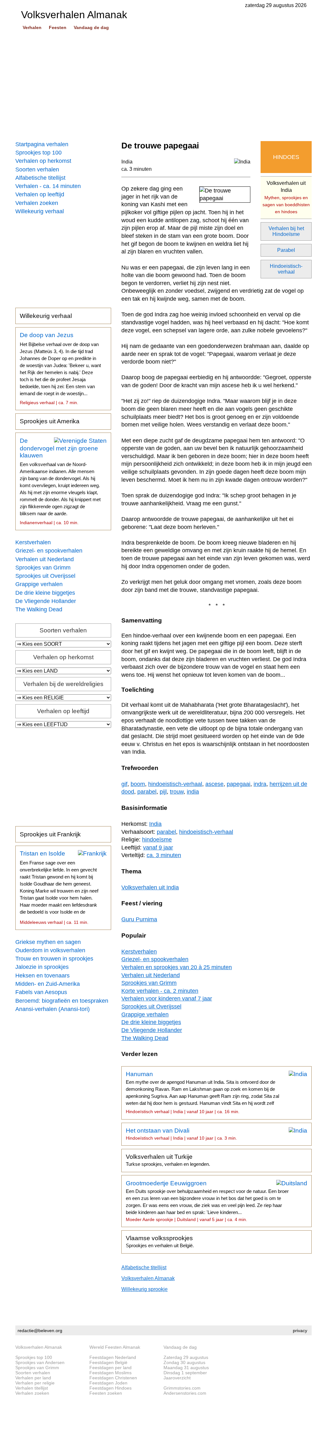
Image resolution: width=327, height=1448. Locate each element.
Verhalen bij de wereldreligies (63, 684)
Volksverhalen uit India (286, 197)
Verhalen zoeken (36, 203)
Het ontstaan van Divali (181, 1134)
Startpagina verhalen (41, 144)
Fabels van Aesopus (41, 992)
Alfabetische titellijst (40, 178)
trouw (177, 791)
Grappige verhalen (39, 584)
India (127, 161)
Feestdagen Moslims (110, 1372)
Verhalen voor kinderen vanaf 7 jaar (166, 998)
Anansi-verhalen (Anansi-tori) (52, 1009)
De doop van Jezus (60, 368)
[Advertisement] (163, 86)
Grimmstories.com (182, 1388)
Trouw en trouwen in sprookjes (54, 958)
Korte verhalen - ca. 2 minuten (159, 991)
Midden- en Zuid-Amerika (47, 984)
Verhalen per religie (35, 1382)
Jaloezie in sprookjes (42, 967)
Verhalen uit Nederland (44, 559)
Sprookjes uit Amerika (50, 421)
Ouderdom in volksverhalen (50, 950)
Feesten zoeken (105, 1393)
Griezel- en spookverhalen (48, 550)
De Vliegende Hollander (45, 601)
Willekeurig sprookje (144, 1289)
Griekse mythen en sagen (48, 942)
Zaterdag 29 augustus (186, 1357)
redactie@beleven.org (40, 1330)
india (193, 791)
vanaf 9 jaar (158, 847)
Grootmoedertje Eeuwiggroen (207, 1201)
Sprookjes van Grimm (43, 567)
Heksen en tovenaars (42, 975)
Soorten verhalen (37, 169)
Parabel (286, 250)
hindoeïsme (157, 839)
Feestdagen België (108, 1362)
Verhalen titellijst (31, 1388)
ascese (214, 784)
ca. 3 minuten (136, 169)
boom (138, 784)
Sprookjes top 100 (38, 152)
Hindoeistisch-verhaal (286, 269)
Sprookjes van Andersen (40, 1362)
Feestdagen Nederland (112, 1357)
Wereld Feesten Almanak (114, 1347)
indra (260, 784)
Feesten (57, 27)
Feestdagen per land (110, 1367)
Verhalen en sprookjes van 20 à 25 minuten (176, 967)
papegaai (238, 784)
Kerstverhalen (33, 542)
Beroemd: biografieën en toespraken (61, 1001)
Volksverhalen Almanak (148, 1278)
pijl (163, 791)
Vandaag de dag (91, 27)
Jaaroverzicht (177, 1377)
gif (124, 784)
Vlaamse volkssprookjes (160, 1241)
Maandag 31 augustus (186, 1367)
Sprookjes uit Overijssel (45, 576)
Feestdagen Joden (108, 1382)
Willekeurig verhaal (39, 211)
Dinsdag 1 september (185, 1372)
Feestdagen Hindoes (110, 1388)
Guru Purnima (139, 919)
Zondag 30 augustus (184, 1362)
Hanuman (202, 1092)
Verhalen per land (33, 1377)
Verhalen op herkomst (43, 161)
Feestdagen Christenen (113, 1377)
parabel (146, 791)
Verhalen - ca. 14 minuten (48, 186)
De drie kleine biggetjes (45, 593)
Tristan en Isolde (59, 887)
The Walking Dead (38, 609)
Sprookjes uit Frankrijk (50, 834)
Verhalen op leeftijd (39, 194)
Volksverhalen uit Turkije (168, 1160)
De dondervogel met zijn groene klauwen (60, 481)
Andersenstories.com (185, 1393)
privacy (300, 1330)
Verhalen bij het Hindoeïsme (286, 231)
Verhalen (32, 27)
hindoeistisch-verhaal (175, 784)
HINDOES (286, 157)
